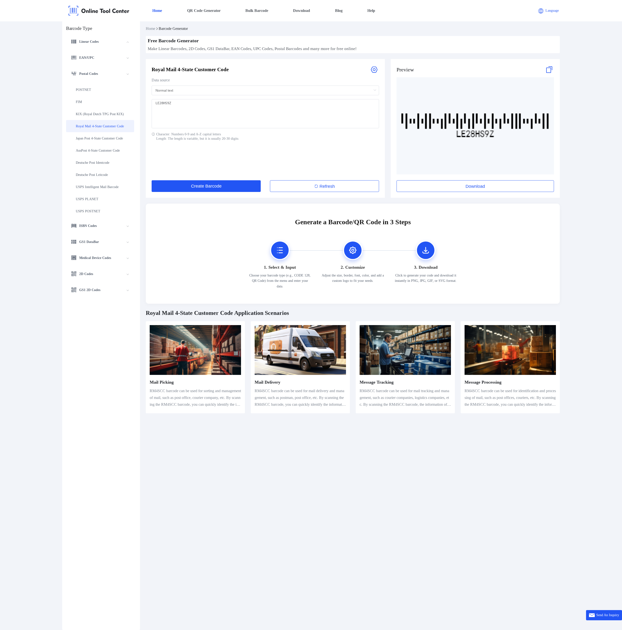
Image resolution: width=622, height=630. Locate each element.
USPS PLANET (87, 199)
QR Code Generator (204, 11)
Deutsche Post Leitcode (92, 175)
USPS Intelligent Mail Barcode (97, 187)
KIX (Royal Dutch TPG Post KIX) (100, 114)
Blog (339, 11)
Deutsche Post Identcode (92, 162)
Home (157, 11)
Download (301, 11)
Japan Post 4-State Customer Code (99, 138)
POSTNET (83, 90)
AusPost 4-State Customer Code (98, 150)
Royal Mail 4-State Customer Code (100, 126)
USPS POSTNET (88, 211)
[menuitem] (100, 42)
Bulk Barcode (256, 11)
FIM (79, 102)
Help (371, 11)
